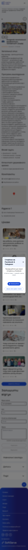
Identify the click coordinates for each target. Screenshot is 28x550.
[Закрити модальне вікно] (23, 262)
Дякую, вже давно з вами (14, 289)
